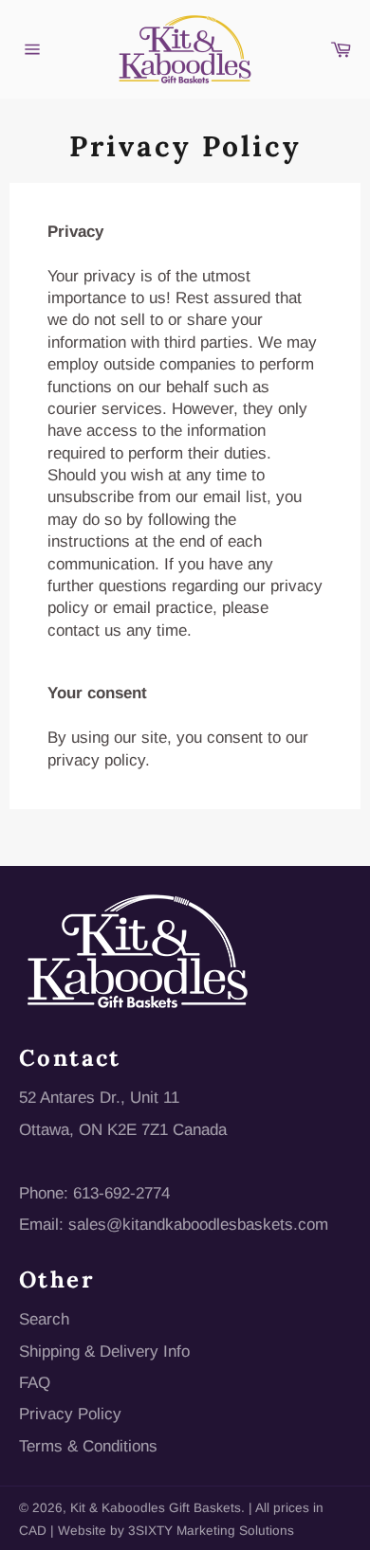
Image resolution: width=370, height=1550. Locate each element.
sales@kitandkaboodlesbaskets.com (198, 1225)
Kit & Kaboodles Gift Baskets (155, 1508)
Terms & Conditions (88, 1446)
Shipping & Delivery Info (104, 1352)
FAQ (34, 1383)
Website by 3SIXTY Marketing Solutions (176, 1530)
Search (44, 1319)
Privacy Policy (70, 1414)
